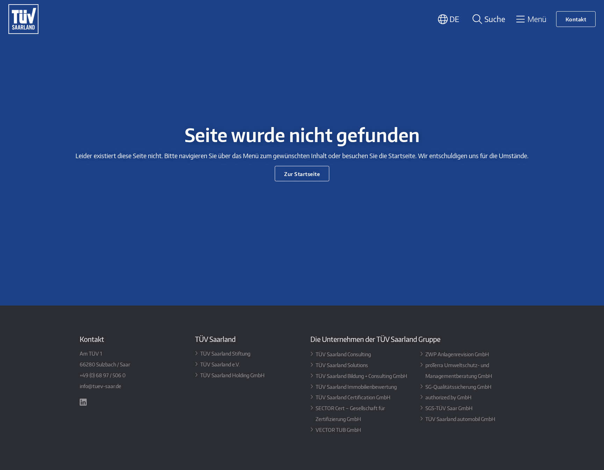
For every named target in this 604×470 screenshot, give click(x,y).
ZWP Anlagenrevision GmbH (457, 354)
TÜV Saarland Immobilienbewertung (356, 386)
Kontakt (576, 19)
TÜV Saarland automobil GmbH (460, 418)
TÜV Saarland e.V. (220, 364)
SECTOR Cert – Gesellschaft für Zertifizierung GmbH (350, 413)
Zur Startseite (302, 173)
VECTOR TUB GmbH (338, 429)
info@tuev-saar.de (100, 386)
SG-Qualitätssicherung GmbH (458, 386)
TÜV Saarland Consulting (343, 354)
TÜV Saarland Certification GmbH (353, 397)
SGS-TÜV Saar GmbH (449, 408)
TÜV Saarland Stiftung (225, 353)
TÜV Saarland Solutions (342, 365)
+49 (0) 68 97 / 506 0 (102, 375)
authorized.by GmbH (448, 397)
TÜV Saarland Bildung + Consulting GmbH (361, 375)
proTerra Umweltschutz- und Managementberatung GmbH (458, 370)
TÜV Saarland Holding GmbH (232, 375)
